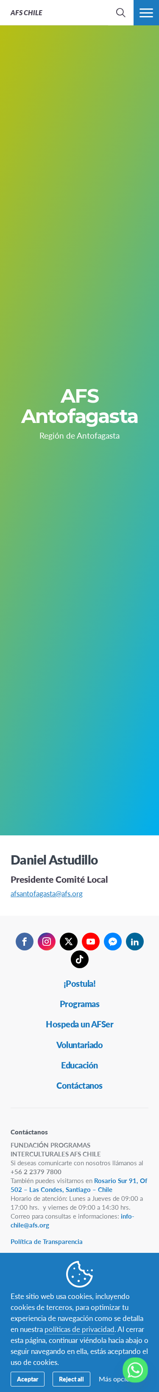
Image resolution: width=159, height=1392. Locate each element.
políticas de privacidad (79, 1329)
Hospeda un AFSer (79, 1024)
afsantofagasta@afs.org (47, 893)
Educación (79, 1065)
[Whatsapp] (135, 1370)
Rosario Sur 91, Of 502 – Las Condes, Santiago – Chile (79, 1185)
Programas (80, 1004)
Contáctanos (79, 1085)
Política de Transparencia (47, 1241)
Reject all (71, 1379)
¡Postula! (80, 983)
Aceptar (27, 1379)
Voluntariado (79, 1045)
